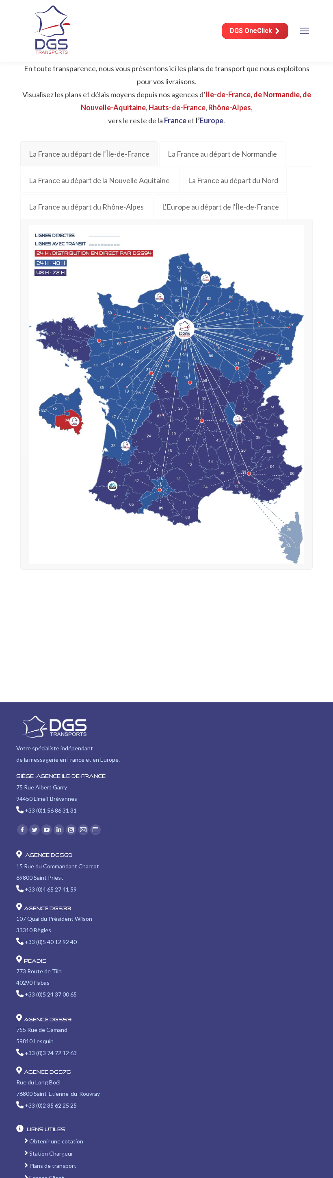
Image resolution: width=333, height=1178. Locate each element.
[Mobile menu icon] (304, 31)
